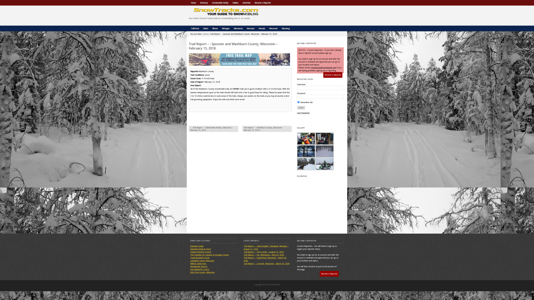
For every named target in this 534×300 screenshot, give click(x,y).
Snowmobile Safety (220, 3)
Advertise (246, 3)
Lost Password (303, 113)
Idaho (205, 28)
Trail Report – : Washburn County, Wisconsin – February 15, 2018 (263, 129)
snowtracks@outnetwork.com (323, 68)
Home (193, 3)
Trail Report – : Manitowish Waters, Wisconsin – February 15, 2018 (211, 129)
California (195, 28)
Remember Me (306, 102)
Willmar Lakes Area (198, 263)
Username (301, 84)
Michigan (226, 28)
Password (301, 93)
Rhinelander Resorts (198, 266)
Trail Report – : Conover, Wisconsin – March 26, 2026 (267, 263)
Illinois (215, 28)
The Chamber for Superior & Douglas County (209, 255)
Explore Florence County (200, 252)
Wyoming (286, 28)
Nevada (262, 28)
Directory (204, 3)
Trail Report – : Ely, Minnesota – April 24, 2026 (264, 255)
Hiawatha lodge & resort (200, 249)
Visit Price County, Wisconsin (202, 272)
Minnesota (238, 28)
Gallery (235, 3)
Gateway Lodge (196, 246)
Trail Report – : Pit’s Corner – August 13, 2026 (264, 252)
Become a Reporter (263, 3)
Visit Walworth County (199, 269)
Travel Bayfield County (200, 258)
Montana (250, 28)
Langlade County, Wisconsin (202, 261)
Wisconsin (273, 28)
